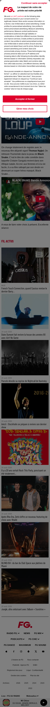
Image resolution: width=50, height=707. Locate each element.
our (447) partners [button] (17, 16)
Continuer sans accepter (34, 3)
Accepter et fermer (25, 99)
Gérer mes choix (25, 108)
